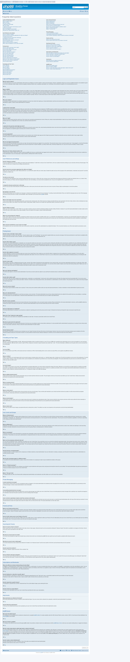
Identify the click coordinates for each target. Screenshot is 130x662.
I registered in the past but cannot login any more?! (12, 26)
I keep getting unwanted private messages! (54, 34)
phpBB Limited (37, 615)
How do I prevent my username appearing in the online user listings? (15, 35)
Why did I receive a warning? (8, 56)
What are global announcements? (9, 69)
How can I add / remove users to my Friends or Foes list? (56, 40)
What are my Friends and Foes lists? (53, 39)
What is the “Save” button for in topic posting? (11, 58)
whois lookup (5, 630)
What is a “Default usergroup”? (51, 27)
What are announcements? (8, 70)
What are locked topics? (7, 73)
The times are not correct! (7, 36)
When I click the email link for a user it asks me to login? (13, 43)
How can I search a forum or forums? (53, 44)
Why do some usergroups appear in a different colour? (56, 26)
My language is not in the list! (8, 38)
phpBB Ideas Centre (58, 623)
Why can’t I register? (6, 23)
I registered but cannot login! (8, 24)
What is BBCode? (6, 65)
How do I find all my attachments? (52, 61)
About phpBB (5, 616)
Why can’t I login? (6, 25)
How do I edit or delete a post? (8, 48)
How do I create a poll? (7, 50)
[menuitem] (10, 11)
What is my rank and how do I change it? (10, 42)
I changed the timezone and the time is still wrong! (12, 37)
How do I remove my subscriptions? (52, 56)
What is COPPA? (6, 22)
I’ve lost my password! (7, 27)
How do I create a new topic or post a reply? (11, 47)
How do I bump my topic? (7, 61)
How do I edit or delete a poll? (8, 53)
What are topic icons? (7, 74)
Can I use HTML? (6, 66)
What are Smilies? (6, 67)
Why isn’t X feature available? (51, 66)
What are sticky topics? (7, 72)
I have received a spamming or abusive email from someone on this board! (59, 35)
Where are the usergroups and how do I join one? (55, 24)
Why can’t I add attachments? (8, 55)
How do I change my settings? (8, 34)
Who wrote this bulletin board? (51, 65)
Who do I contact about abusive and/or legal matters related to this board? (59, 67)
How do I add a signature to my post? (9, 49)
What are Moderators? (50, 22)
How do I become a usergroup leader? (53, 25)
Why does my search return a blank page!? (54, 46)
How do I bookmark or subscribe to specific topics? (55, 54)
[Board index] (8, 6)
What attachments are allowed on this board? (54, 60)
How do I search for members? (52, 47)
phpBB (42, 194)
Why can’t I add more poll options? (9, 51)
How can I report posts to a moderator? (10, 57)
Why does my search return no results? (53, 45)
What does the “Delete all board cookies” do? (11, 30)
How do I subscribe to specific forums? (53, 55)
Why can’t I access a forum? (8, 54)
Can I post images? (6, 68)
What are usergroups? (50, 23)
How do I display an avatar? (8, 41)
